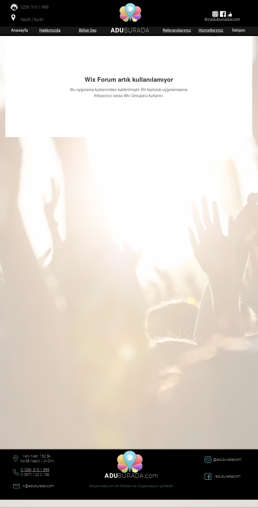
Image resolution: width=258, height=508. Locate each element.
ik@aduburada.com (38, 486)
